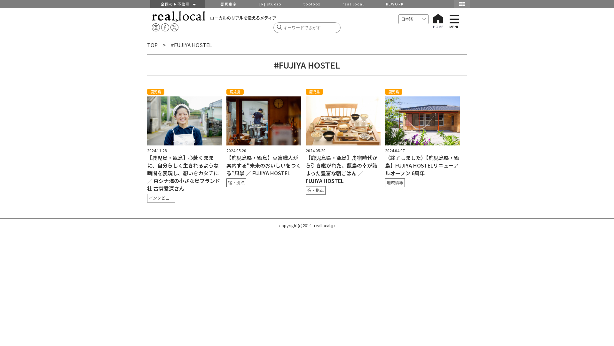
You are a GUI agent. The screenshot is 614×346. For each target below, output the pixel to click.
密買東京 (228, 3)
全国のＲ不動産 (177, 3)
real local (353, 3)
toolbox (311, 3)
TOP (152, 45)
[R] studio (270, 3)
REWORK (395, 3)
